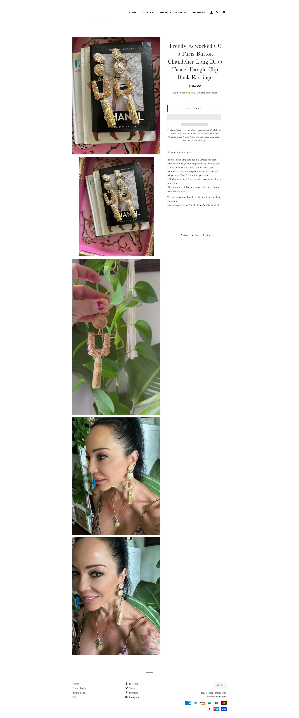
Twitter (132, 688)
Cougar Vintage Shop (216, 692)
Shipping (190, 92)
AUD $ (219, 685)
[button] (194, 117)
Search (75, 683)
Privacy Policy (79, 688)
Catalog (148, 12)
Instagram (133, 697)
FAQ (74, 697)
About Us (199, 12)
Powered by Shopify (217, 696)
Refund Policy (79, 692)
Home (133, 12)
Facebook (133, 683)
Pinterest (133, 692)
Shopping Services (173, 12)
